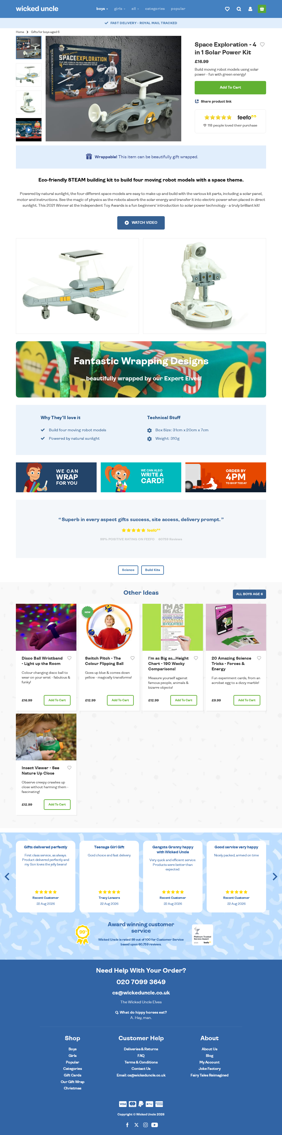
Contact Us (141, 1069)
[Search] (239, 9)
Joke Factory (210, 1069)
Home (20, 32)
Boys (101, 9)
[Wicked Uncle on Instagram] (145, 1124)
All (134, 9)
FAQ (140, 1056)
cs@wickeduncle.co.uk (141, 992)
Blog (209, 1056)
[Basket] (262, 9)
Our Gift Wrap (72, 1082)
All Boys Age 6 (249, 594)
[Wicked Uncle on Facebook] (127, 1124)
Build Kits (152, 570)
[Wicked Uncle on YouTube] (154, 1124)
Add (57, 700)
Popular (178, 9)
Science (128, 570)
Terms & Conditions (141, 1062)
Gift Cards (72, 1075)
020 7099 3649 (141, 982)
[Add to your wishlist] (262, 45)
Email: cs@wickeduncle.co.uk (141, 1075)
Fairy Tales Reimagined (209, 1075)
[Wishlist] (227, 9)
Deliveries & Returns (141, 1049)
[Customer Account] (250, 9)
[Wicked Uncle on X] (136, 1124)
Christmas (72, 1088)
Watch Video (144, 223)
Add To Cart (230, 87)
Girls (118, 9)
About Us (209, 1049)
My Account (209, 1062)
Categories (155, 9)
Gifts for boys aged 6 (45, 32)
